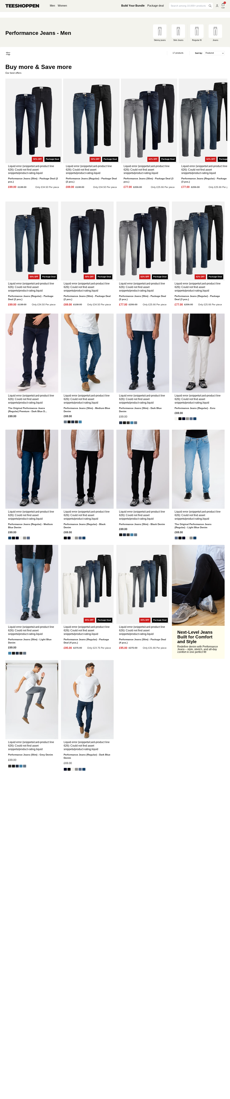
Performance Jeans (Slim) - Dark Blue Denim (140, 410)
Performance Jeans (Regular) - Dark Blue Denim (87, 756)
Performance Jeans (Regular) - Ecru (195, 408)
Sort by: (199, 53)
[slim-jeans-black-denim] (69, 421)
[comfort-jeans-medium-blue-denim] (194, 418)
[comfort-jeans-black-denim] (180, 418)
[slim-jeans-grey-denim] (76, 421)
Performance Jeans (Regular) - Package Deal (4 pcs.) (86, 641)
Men (52, 5)
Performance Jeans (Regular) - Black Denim (85, 526)
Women (62, 5)
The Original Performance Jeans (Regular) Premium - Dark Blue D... (27, 410)
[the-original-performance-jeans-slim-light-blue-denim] (80, 421)
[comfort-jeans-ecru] (176, 418)
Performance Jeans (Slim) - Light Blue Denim (30, 641)
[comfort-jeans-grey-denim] (187, 418)
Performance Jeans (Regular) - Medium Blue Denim (30, 526)
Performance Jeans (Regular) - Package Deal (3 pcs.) (197, 298)
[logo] (22, 6)
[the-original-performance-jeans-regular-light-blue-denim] (191, 418)
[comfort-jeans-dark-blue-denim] (183, 418)
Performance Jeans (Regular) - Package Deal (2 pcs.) (91, 180)
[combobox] (188, 6)
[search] (210, 6)
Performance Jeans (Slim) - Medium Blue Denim (87, 410)
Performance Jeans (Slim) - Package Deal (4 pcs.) (142, 641)
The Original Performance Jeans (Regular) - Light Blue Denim (193, 526)
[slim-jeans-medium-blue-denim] (65, 421)
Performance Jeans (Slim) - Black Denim (142, 524)
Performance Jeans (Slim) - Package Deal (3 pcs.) (148, 180)
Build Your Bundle (133, 5)
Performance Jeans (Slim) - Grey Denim (30, 754)
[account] (217, 5)
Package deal (155, 5)
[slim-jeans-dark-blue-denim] (72, 421)
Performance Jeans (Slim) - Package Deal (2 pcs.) (33, 180)
